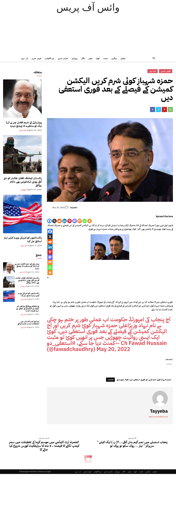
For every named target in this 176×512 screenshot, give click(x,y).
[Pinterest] (164, 109)
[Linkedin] (64, 221)
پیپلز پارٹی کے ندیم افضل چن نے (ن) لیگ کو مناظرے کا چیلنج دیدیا (24, 124)
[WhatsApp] (170, 109)
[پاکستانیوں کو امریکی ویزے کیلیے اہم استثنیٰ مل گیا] (22, 214)
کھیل (98, 58)
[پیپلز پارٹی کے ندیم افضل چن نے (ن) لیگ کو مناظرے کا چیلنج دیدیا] (22, 98)
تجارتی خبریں (63, 58)
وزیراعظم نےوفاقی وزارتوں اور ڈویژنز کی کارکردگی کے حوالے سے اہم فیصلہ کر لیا (27, 308)
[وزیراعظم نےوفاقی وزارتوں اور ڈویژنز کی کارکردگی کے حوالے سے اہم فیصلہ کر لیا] (9, 310)
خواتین (122, 58)
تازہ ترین (24, 58)
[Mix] (79, 221)
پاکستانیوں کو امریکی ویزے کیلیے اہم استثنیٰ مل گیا (23, 239)
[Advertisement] (88, 36)
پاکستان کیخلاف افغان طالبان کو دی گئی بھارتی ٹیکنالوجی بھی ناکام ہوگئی (23, 181)
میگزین (114, 58)
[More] (89, 221)
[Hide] (48, 278)
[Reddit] (59, 221)
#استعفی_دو (61, 343)
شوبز (90, 58)
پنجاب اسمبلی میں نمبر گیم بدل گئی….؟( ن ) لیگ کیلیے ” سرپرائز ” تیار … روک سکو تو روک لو (132, 444)
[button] (154, 58)
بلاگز (83, 58)
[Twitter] (158, 109)
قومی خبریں (36, 58)
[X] (54, 221)
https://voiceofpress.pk (158, 416)
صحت (105, 58)
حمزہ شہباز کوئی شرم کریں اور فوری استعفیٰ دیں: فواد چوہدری (143, 379)
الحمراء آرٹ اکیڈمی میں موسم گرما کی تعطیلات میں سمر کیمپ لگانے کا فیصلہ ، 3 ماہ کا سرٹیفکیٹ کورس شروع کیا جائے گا (44, 445)
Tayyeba (73, 207)
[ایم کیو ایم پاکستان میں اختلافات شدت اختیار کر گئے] (9, 324)
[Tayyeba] (67, 207)
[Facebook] (152, 109)
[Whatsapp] (84, 221)
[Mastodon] (74, 221)
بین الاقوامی (49, 58)
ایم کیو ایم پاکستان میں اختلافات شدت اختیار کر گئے (28, 322)
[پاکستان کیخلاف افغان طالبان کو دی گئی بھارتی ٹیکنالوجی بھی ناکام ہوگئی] (22, 154)
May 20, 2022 (113, 349)
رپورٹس (75, 58)
